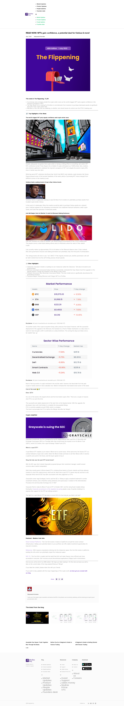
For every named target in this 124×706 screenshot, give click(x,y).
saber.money (64, 669)
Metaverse (29, 550)
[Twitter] (62, 579)
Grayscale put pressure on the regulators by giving (47, 489)
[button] (66, 14)
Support (63, 667)
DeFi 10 (28, 556)
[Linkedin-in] (88, 703)
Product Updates (42, 6)
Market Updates (41, 4)
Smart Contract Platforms (33, 542)
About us (75, 664)
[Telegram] (95, 703)
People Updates (41, 8)
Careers (75, 667)
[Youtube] (91, 703)
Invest (63, 664)
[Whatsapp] (59, 579)
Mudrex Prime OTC (66, 671)
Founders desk (41, 11)
